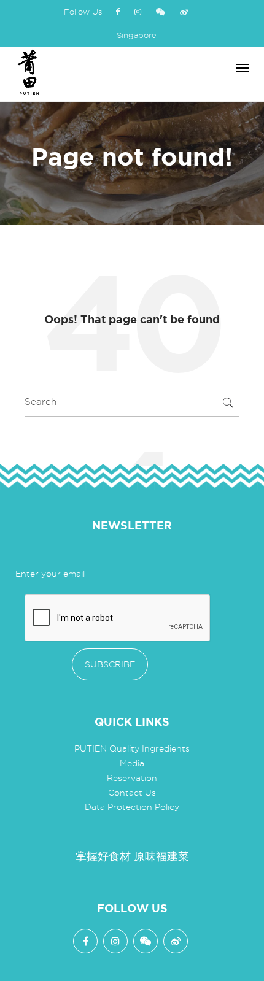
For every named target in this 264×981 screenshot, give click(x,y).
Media (132, 763)
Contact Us (132, 793)
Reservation (132, 778)
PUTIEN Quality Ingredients (132, 748)
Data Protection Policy (132, 807)
